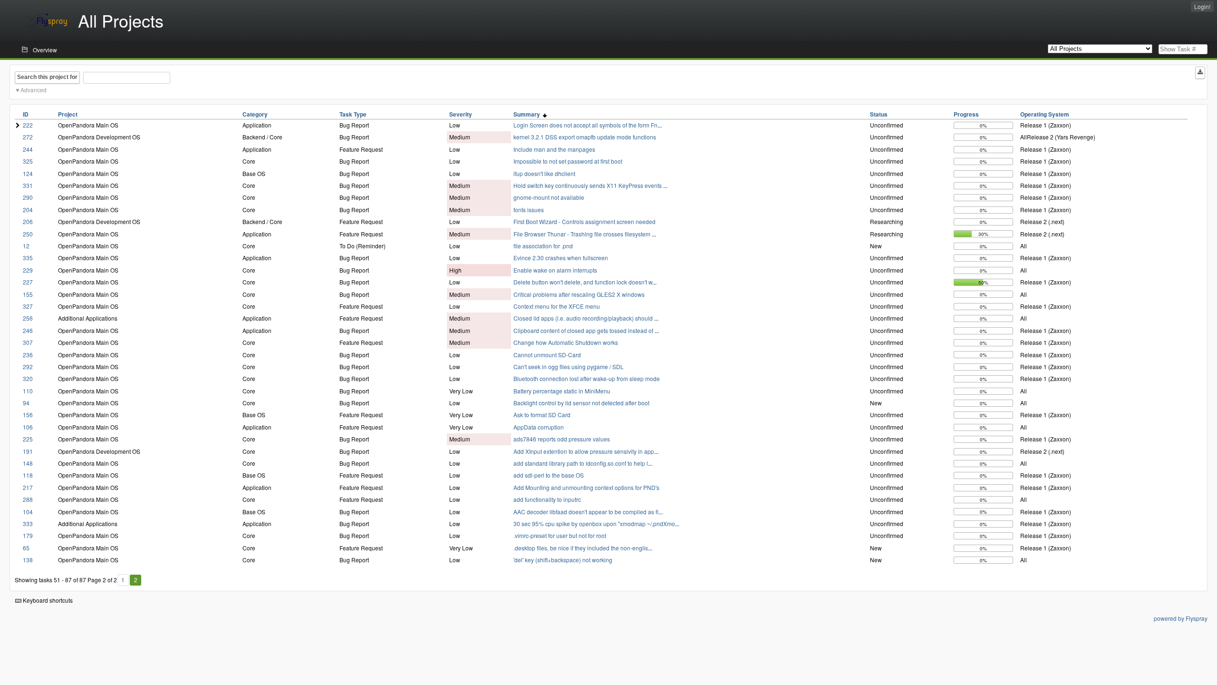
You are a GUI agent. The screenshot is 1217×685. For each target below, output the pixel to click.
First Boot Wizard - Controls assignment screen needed (584, 221)
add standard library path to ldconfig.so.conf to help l (580, 463)
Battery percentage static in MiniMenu (561, 391)
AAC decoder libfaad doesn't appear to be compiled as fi (585, 512)
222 (28, 125)
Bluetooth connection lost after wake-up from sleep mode (586, 378)
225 (28, 439)
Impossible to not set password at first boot (567, 161)
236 (28, 355)
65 (26, 548)
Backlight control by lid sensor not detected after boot (581, 403)
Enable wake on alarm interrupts (555, 270)
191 (28, 451)
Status (879, 114)
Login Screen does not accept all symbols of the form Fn (585, 125)
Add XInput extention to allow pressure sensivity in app (583, 451)
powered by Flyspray (1180, 618)
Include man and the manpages (554, 149)
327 (28, 306)
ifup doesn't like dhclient (544, 173)
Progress (966, 114)
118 (28, 475)
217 (28, 487)
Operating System (1044, 114)
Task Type (353, 114)
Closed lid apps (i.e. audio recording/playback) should (583, 318)
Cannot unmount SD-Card (547, 355)
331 (28, 185)
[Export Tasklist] (1200, 73)
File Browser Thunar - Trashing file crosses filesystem (582, 234)
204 (28, 210)
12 (26, 246)
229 (28, 270)
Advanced (33, 90)
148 (28, 463)
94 (26, 403)
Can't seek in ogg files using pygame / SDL (568, 366)
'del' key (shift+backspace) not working (562, 560)
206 (28, 221)
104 (28, 512)
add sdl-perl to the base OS (548, 475)
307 (28, 342)
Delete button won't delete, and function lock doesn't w (582, 282)
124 (28, 173)
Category (255, 114)
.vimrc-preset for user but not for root (559, 535)
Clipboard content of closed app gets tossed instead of (584, 330)
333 (28, 523)
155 (28, 294)
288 (28, 499)
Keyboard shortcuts (47, 600)
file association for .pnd (543, 246)
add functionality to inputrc (547, 499)
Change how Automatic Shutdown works (565, 342)
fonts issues (528, 210)
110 (28, 391)
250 (28, 234)
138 (28, 560)
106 (28, 427)
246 (28, 330)
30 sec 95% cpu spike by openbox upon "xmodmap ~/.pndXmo (594, 523)
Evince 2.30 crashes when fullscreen (560, 258)
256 (28, 318)
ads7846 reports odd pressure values (561, 439)
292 (28, 366)
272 (28, 137)
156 (28, 415)
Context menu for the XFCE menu (556, 306)
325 (28, 161)
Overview (45, 50)
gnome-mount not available (548, 197)
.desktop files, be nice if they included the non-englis (580, 548)
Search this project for (47, 77)
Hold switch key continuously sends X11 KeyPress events (588, 185)
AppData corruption (538, 427)
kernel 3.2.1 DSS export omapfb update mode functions (584, 137)
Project (67, 114)
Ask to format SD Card (541, 415)
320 (28, 378)
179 (28, 535)
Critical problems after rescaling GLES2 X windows (579, 294)
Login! (1202, 6)
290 (28, 197)
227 (28, 282)
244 (28, 149)
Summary (528, 114)
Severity (460, 114)
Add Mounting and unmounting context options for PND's (586, 487)
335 (28, 258)
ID (26, 114)
